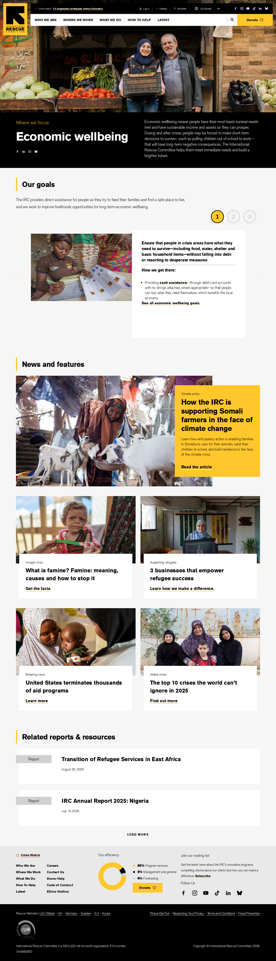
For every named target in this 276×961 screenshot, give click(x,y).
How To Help (139, 20)
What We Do (110, 20)
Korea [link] (106, 913)
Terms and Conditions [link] (221, 913)
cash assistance (173, 282)
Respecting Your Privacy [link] (188, 913)
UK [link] (60, 913)
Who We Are (46, 20)
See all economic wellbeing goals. (171, 303)
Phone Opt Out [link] (159, 913)
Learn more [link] (37, 700)
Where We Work (78, 20)
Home (15, 19)
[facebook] (235, 8)
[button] (255, 20)
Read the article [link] (196, 466)
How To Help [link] (26, 885)
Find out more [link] (163, 700)
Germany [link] (71, 913)
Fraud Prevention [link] (249, 913)
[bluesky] (266, 8)
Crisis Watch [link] (30, 855)
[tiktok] (254, 8)
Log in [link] (146, 8)
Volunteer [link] (181, 8)
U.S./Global (205, 8)
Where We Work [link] (28, 872)
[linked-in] (260, 8)
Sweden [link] (86, 913)
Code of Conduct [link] (60, 885)
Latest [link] (20, 891)
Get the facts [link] (38, 588)
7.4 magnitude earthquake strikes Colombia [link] (78, 8)
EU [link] (96, 913)
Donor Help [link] (55, 878)
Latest (163, 20)
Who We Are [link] (25, 866)
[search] (232, 19)
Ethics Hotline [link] (57, 891)
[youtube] (248, 8)
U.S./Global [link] (46, 913)
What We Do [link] (25, 878)
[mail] (29, 151)
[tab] (219, 216)
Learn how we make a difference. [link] (182, 588)
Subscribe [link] (203, 876)
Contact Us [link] (55, 872)
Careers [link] (163, 8)
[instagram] (241, 8)
